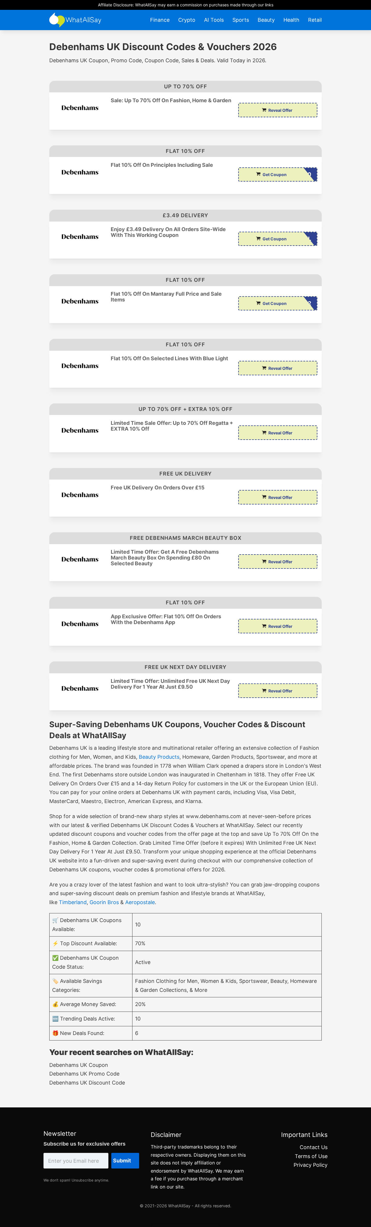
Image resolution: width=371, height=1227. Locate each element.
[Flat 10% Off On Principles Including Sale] (80, 172)
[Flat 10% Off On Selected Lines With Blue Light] (80, 365)
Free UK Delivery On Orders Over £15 (158, 488)
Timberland (73, 902)
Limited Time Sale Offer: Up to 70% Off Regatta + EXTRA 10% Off (172, 426)
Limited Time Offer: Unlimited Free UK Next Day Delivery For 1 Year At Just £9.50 (170, 684)
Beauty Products (159, 757)
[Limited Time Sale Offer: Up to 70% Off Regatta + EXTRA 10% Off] (80, 430)
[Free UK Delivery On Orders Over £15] (80, 494)
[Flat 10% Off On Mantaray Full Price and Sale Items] (80, 301)
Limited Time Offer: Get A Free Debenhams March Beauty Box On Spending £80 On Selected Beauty (165, 557)
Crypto (186, 20)
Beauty (266, 20)
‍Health (291, 20)
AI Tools (214, 20)
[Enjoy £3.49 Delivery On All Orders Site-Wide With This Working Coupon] (80, 236)
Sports (240, 20)
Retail (315, 20)
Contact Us (314, 1147)
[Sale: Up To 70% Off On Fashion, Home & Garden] (80, 107)
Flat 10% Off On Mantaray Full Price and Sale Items (166, 297)
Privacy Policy (311, 1165)
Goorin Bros (104, 902)
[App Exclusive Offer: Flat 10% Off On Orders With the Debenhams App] (80, 623)
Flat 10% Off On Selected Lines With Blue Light (169, 358)
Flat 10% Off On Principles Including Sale (162, 165)
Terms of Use (311, 1156)
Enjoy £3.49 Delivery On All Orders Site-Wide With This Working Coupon (168, 232)
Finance (160, 20)
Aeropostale (140, 902)
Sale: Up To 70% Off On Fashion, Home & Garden (171, 100)
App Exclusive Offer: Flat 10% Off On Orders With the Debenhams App (166, 619)
